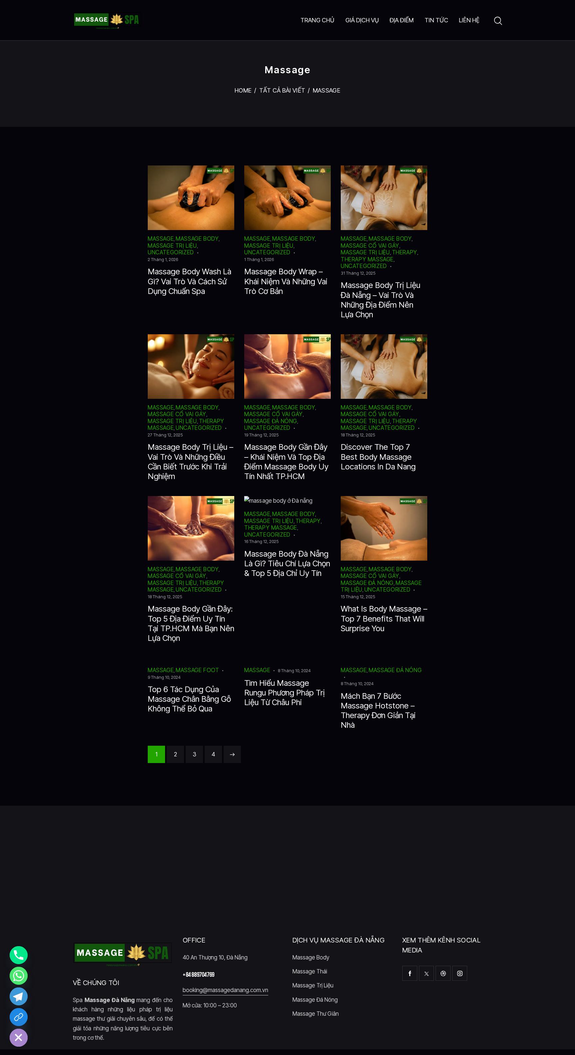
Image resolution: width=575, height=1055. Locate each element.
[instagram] (459, 973)
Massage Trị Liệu (172, 245)
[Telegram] (19, 996)
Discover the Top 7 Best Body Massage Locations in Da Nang (378, 456)
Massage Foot (197, 670)
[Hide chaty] (19, 1038)
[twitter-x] (426, 973)
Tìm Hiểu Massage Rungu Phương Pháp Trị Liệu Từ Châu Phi (284, 692)
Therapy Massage (367, 259)
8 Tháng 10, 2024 (294, 670)
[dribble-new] (443, 973)
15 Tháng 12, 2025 (358, 596)
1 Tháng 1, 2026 (259, 259)
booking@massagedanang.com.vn (225, 990)
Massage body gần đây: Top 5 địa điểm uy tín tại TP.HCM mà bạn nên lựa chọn (191, 623)
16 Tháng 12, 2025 (261, 541)
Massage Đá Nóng (270, 421)
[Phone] (19, 955)
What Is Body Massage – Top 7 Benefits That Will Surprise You (384, 618)
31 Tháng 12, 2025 (358, 273)
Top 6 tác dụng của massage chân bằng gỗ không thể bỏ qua (189, 698)
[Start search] (498, 21)
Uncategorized (171, 252)
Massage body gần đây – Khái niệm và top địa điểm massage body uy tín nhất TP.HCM (286, 461)
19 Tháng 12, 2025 (261, 434)
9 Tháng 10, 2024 (164, 677)
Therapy (404, 252)
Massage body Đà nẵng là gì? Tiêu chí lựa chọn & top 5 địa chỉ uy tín (287, 563)
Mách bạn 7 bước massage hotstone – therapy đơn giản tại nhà (378, 710)
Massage (161, 238)
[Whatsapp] (19, 976)
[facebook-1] (409, 973)
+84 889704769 (198, 975)
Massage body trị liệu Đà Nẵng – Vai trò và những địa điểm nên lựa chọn (380, 299)
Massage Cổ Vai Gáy (370, 245)
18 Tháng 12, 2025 (358, 434)
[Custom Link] (19, 1017)
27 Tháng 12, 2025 (165, 434)
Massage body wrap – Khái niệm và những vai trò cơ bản (285, 281)
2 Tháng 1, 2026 (163, 259)
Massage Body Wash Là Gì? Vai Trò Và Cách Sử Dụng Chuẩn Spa (189, 281)
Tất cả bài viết (282, 90)
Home (243, 90)
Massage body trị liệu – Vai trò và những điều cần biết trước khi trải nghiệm (190, 461)
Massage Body (197, 238)
